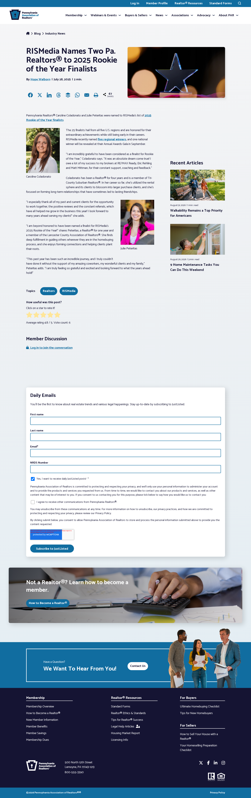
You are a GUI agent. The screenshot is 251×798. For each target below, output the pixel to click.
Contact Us (137, 666)
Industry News (55, 33)
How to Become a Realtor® (48, 603)
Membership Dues (37, 739)
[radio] (29, 315)
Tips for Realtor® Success (127, 719)
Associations (180, 15)
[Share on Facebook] (30, 95)
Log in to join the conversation (51, 347)
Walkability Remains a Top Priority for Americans (196, 213)
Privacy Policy (217, 793)
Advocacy (204, 15)
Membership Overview (40, 706)
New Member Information (42, 719)
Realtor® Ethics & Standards (128, 713)
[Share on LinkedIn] (49, 95)
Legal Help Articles (122, 726)
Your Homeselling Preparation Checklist (198, 748)
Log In (134, 3)
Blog (37, 33)
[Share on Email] (86, 95)
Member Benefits (36, 726)
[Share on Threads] (58, 95)
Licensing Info (119, 739)
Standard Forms (220, 3)
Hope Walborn (40, 79)
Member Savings (36, 733)
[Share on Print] (96, 95)
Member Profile (157, 3)
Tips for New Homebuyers (196, 713)
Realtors (49, 291)
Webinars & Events (104, 15)
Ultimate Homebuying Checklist (199, 706)
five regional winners (112, 139)
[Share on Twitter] (40, 95)
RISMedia (68, 291)
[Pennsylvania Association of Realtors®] (24, 15)
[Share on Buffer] (68, 95)
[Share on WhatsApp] (77, 95)
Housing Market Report (125, 733)
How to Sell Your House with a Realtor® (199, 736)
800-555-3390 (74, 772)
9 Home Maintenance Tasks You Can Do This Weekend (194, 267)
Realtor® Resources (189, 3)
